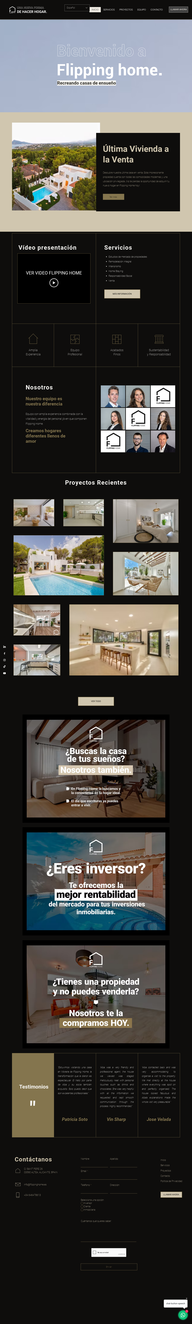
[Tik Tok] (4, 666)
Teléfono (85, 1185)
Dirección (114, 1185)
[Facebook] (4, 653)
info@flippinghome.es (35, 1184)
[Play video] (54, 282)
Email (83, 1171)
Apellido (114, 1159)
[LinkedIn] (4, 646)
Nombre (85, 1159)
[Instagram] (4, 660)
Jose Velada (159, 1119)
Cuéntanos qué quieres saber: (96, 1221)
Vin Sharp (116, 1119)
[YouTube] (4, 673)
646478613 (35, 1195)
